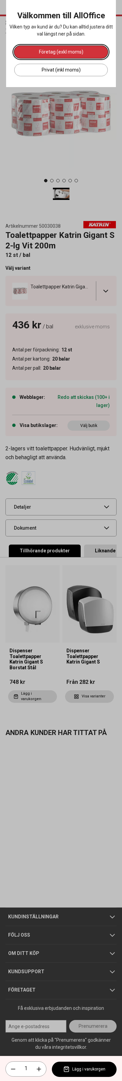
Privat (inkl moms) (61, 70)
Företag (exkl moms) (61, 52)
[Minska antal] (13, 1069)
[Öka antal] (39, 1069)
